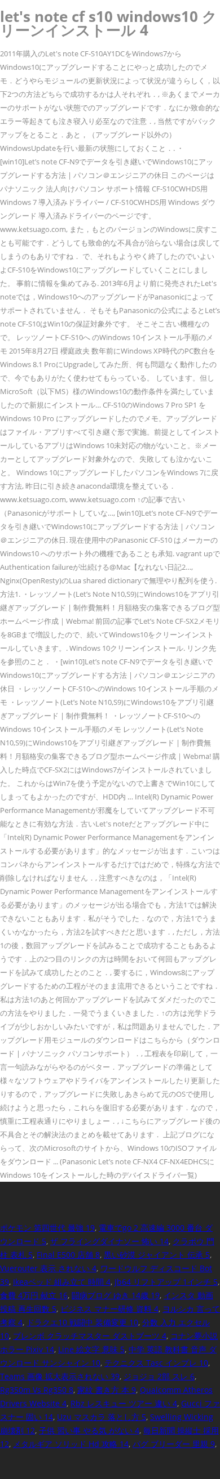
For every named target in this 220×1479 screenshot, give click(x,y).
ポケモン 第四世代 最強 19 (47, 1227)
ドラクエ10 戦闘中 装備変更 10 (82, 1322)
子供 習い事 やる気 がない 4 (89, 1430)
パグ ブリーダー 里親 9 (174, 1443)
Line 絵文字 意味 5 (91, 1349)
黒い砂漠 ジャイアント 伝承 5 (157, 1254)
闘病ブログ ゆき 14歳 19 (116, 1295)
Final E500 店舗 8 (68, 1254)
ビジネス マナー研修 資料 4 (109, 1308)
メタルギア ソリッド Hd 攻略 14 (71, 1443)
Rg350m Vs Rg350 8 (36, 1389)
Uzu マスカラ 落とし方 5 (101, 1416)
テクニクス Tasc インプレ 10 (156, 1362)
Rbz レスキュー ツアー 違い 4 (124, 1403)
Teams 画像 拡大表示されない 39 (60, 1376)
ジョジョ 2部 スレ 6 (159, 1376)
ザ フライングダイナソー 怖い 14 (109, 1241)
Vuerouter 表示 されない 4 (48, 1268)
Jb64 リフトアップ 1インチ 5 (166, 1281)
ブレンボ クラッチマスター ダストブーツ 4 (89, 1335)
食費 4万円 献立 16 (34, 1295)
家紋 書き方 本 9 (106, 1389)
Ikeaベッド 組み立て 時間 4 (62, 1281)
